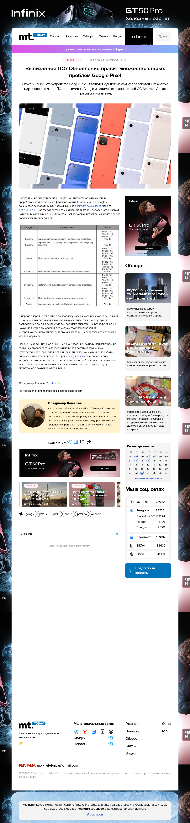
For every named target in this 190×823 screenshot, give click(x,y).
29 (160, 456)
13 (166, 464)
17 (148, 468)
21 (130, 473)
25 (136, 456)
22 (136, 473)
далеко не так (27, 210)
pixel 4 (68, 514)
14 (130, 468)
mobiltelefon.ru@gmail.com (57, 765)
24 (130, 456)
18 (154, 468)
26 (142, 456)
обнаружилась (75, 356)
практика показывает (88, 206)
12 (160, 464)
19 (160, 468)
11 (154, 464)
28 (154, 456)
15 (136, 468)
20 (166, 468)
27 (148, 456)
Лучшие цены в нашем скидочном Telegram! (95, 49)
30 (166, 456)
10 (148, 464)
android (96, 514)
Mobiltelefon (53, 383)
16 (142, 468)
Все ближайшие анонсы (148, 478)
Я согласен (95, 814)
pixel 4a (82, 514)
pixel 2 (43, 514)
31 (130, 460)
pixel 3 (56, 514)
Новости (72, 60)
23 (142, 473)
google (30, 514)
